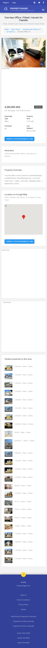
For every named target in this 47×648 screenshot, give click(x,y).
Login (14, 2)
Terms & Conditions (23, 600)
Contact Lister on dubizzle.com (19, 139)
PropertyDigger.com (23, 586)
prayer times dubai (23, 633)
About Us (23, 595)
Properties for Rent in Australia (23, 626)
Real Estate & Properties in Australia (23, 616)
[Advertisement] (24, 86)
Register (6, 2)
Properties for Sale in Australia (23, 621)
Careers (23, 609)
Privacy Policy (23, 604)
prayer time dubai (23, 642)
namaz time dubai (23, 638)
